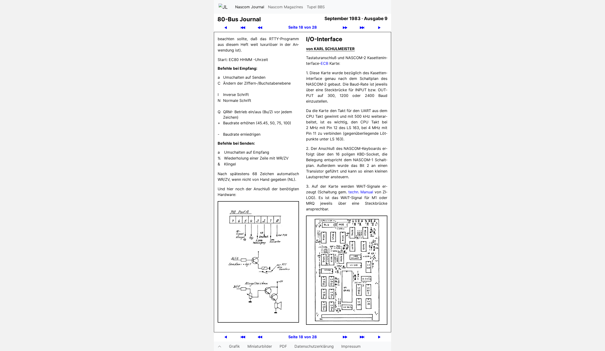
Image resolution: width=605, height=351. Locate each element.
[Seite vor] (379, 27)
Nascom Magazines (285, 6)
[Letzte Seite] (362, 27)
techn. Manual (360, 192)
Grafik (234, 346)
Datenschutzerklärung (314, 346)
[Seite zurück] (225, 27)
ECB (324, 63)
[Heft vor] (345, 27)
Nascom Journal (249, 6)
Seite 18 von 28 (302, 27)
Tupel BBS (316, 6)
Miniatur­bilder (259, 346)
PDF (283, 346)
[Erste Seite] (243, 27)
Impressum (351, 346)
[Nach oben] (219, 346)
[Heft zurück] (260, 27)
